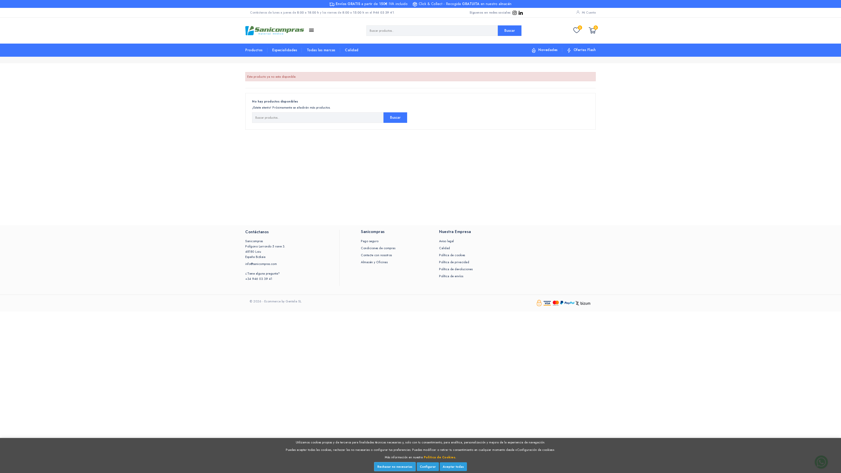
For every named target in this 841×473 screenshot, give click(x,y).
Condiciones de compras (378, 248)
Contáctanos (257, 232)
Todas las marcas (321, 50)
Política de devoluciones (456, 269)
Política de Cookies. (440, 457)
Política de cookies (452, 255)
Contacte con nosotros (376, 255)
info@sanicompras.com (261, 264)
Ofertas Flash (585, 49)
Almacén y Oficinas (374, 262)
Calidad (352, 50)
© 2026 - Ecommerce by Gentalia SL (276, 301)
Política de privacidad (454, 262)
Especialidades (284, 50)
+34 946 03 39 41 (258, 279)
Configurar (428, 466)
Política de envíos (451, 276)
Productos (254, 50)
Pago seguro (370, 241)
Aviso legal (446, 241)
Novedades (548, 49)
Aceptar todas (453, 466)
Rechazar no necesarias (394, 466)
